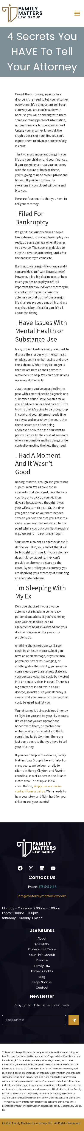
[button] (77, 13)
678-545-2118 (47, 887)
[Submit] (73, 1020)
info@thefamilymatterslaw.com (42, 896)
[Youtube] (53, 868)
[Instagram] (31, 868)
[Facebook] (20, 868)
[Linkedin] (42, 868)
